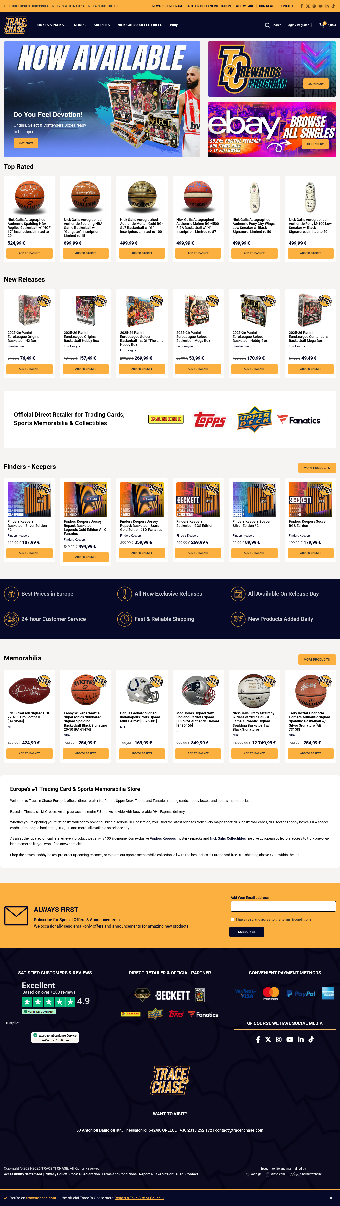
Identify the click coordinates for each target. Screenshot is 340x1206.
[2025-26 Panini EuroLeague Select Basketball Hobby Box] (254, 310)
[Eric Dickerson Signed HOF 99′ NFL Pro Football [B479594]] (29, 691)
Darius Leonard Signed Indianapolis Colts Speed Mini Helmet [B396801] (140, 717)
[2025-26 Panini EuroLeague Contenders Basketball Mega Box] (311, 310)
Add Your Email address (250, 898)
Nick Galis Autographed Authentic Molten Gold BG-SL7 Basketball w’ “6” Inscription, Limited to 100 (141, 226)
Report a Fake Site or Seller (161, 1176)
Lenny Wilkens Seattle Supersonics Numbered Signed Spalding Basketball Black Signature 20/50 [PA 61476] (85, 721)
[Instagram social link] (314, 6)
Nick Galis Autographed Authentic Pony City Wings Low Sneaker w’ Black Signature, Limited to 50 (254, 226)
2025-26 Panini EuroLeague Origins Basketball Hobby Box (81, 337)
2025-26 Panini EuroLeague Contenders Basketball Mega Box (308, 337)
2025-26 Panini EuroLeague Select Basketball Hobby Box (250, 337)
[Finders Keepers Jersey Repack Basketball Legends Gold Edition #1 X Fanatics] (86, 499)
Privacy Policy (56, 1176)
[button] (29, 253)
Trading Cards (104, 414)
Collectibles (91, 423)
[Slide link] (102, 99)
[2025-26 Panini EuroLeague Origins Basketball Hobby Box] (86, 310)
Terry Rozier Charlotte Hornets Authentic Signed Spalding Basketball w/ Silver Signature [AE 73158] (309, 721)
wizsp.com (278, 1176)
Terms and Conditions (119, 1176)
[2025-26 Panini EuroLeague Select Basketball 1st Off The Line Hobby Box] (142, 310)
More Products (317, 468)
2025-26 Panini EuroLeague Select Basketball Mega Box (193, 337)
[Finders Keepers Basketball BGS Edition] (198, 499)
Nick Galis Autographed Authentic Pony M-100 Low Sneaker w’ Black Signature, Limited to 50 (310, 226)
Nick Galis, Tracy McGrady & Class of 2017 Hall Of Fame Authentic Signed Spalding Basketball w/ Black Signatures (253, 721)
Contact (191, 1176)
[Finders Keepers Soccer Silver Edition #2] (254, 499)
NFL (10, 727)
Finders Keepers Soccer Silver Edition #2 (252, 523)
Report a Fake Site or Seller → (139, 1198)
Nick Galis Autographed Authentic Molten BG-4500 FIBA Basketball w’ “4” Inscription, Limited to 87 (197, 226)
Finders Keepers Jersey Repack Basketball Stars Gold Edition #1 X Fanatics (141, 525)
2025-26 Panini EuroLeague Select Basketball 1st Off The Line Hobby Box (142, 339)
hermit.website (312, 1176)
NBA (67, 735)
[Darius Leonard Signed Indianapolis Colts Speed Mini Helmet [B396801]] (142, 691)
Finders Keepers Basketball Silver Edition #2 (27, 525)
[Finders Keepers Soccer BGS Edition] (311, 499)
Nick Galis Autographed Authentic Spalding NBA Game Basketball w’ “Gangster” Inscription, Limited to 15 (83, 228)
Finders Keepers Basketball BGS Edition (194, 523)
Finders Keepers (18, 535)
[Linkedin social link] (327, 6)
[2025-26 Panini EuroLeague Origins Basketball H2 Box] (29, 310)
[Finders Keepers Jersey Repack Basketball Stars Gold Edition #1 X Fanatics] (142, 499)
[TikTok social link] (333, 6)
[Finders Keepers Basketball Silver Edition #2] (29, 499)
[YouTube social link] (320, 6)
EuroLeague (16, 346)
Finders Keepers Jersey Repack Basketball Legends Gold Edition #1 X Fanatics (85, 527)
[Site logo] (15, 25)
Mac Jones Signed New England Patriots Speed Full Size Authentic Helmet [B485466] (197, 719)
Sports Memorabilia (41, 423)
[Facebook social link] (301, 6)
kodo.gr (256, 1176)
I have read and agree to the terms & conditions (273, 919)
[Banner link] (272, 69)
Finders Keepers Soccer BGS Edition (308, 523)
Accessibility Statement (23, 1176)
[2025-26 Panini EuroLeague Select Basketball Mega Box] (198, 310)
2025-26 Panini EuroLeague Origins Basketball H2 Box (23, 337)
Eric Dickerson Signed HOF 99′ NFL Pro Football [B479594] (29, 717)
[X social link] (308, 6)
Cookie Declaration (84, 1176)
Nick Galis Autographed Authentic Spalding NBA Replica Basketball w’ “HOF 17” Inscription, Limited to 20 (29, 228)
